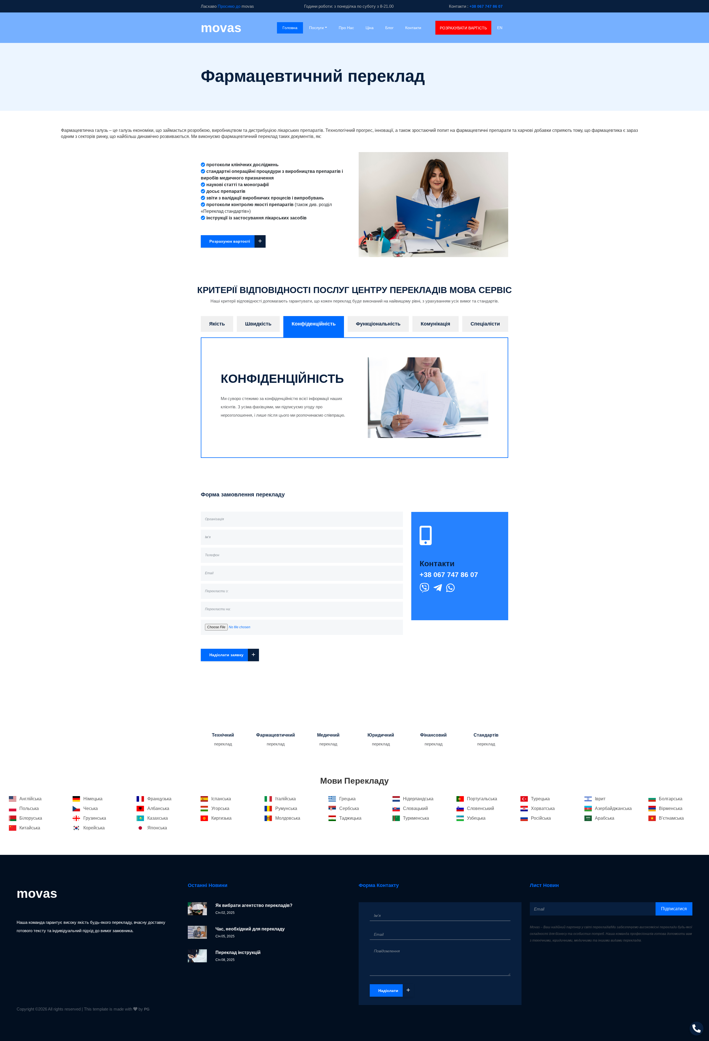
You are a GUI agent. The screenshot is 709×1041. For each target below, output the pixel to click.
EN (499, 27)
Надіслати (394, 990)
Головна (292, 27)
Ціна (370, 27)
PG (147, 1009)
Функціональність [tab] (378, 324)
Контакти (413, 27)
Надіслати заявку (232, 654)
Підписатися (674, 908)
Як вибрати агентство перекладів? (253, 905)
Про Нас (346, 27)
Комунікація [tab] (435, 324)
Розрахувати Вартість (463, 28)
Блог (389, 27)
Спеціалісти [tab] (485, 324)
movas (221, 27)
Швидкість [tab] (258, 324)
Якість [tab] (217, 324)
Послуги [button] (316, 27)
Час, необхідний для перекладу (250, 929)
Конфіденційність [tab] (314, 324)
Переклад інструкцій (238, 952)
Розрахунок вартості (235, 241)
